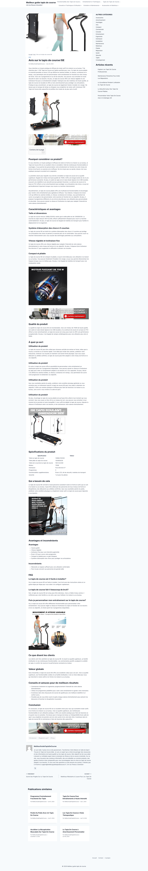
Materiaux (99, 46)
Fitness (52, 738)
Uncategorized (100, 60)
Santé (97, 53)
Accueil (94, 858)
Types (98, 57)
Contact (100, 858)
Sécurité (98, 55)
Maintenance (100, 43)
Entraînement (33, 738)
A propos (107, 858)
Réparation (99, 50)
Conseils (98, 32)
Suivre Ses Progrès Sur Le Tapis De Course (39, 775)
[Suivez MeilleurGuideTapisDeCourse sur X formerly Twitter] (35, 768)
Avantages (99, 22)
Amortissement (100, 20)
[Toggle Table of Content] (42, 152)
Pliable (98, 48)
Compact (98, 27)
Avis (30, 57)
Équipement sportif (44, 738)
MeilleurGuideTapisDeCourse (38, 63)
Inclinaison (99, 39)
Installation (99, 41)
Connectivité (100, 29)
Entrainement (100, 34)
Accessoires (99, 17)
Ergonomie (99, 36)
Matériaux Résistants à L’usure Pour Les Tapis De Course (76, 776)
